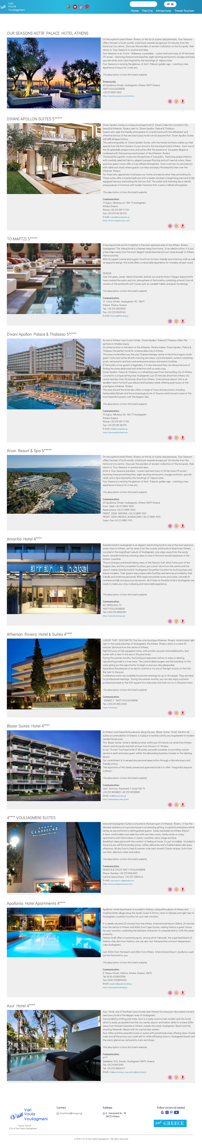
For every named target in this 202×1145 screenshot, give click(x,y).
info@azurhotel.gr (116, 1072)
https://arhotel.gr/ (110, 707)
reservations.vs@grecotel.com (122, 880)
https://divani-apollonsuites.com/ (116, 220)
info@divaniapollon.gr (119, 429)
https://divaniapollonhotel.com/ (115, 432)
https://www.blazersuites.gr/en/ (116, 799)
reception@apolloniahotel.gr (120, 983)
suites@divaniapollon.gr (120, 217)
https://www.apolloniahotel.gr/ (115, 987)
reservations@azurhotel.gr (135, 1072)
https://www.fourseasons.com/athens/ (118, 96)
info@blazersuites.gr (117, 796)
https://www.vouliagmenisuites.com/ (117, 884)
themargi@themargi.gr (119, 315)
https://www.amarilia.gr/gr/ (114, 616)
